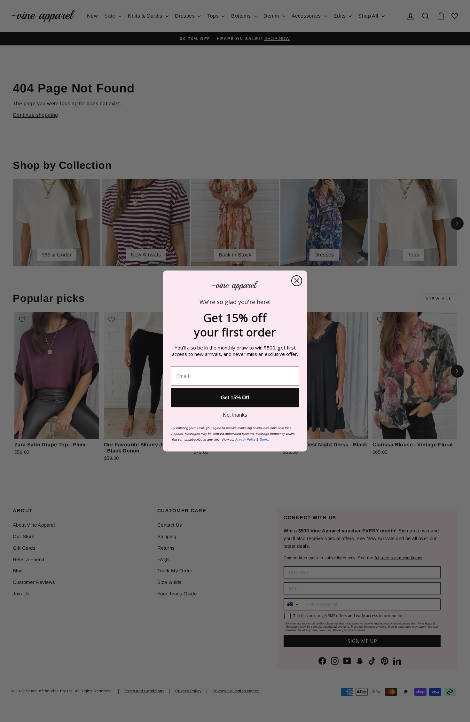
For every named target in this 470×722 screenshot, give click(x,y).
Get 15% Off (235, 397)
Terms (264, 439)
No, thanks (235, 415)
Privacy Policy (245, 439)
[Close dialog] (297, 281)
